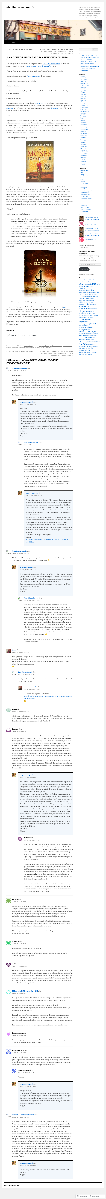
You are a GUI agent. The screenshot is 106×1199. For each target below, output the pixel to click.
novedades (83, 189)
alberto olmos (84, 284)
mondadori (90, 337)
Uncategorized (28, 346)
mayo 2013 (83, 118)
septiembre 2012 (85, 133)
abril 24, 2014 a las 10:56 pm (20, 1053)
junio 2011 (83, 161)
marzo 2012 (83, 144)
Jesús (14, 650)
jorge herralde (84, 321)
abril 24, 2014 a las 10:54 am (32, 445)
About (13, 42)
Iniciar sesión (84, 205)
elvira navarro (91, 311)
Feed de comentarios (86, 209)
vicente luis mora (88, 354)
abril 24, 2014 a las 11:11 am (34, 495)
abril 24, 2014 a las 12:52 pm (20, 711)
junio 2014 (83, 94)
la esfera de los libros (86, 327)
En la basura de (84, 176)
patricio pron (89, 339)
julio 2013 (83, 115)
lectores (91, 330)
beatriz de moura (89, 294)
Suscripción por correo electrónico (87, 252)
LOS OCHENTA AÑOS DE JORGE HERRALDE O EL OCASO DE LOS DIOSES (90, 68)
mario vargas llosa (92, 335)
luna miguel (92, 331)
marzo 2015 (83, 78)
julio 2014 (83, 92)
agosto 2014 (84, 91)
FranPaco (87, 239)
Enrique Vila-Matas (83, 313)
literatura (85, 332)
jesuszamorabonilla (30, 687)
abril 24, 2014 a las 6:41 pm (20, 966)
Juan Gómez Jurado (33, 76)
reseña (90, 348)
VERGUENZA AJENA (86, 198)
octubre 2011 (84, 154)
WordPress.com (84, 211)
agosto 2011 (84, 157)
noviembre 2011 (85, 152)
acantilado (84, 280)
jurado (90, 326)
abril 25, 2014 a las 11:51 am (20, 1117)
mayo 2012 (83, 141)
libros (82, 185)
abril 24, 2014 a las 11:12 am (20, 553)
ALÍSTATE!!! (84, 269)
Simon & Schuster (85, 194)
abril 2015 (83, 76)
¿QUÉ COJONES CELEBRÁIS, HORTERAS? (19, 49)
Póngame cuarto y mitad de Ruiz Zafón (38, 66)
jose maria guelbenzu (84, 324)
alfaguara (95, 283)
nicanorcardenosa (89, 217)
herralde (81, 317)
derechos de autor (57, 346)
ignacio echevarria (89, 317)
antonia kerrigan (46, 346)
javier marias (85, 319)
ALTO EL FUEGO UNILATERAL (89, 55)
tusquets (93, 352)
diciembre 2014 (84, 83)
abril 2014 (83, 98)
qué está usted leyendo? (86, 191)
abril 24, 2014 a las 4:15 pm (20, 731)
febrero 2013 (84, 124)
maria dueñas (83, 335)
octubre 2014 (84, 87)
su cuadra (9, 108)
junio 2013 (83, 117)
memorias (82, 338)
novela (81, 339)
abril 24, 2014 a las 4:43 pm (28, 777)
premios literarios (92, 346)
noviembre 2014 (85, 85)
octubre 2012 (84, 131)
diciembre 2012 (84, 128)
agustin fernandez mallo (86, 282)
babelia (82, 294)
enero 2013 (83, 126)
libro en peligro (84, 183)
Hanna (86, 223)
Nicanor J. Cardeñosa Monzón (23, 1114)
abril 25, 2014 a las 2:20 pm (28, 1165)
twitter (81, 354)
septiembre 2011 (85, 155)
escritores (86, 315)
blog (95, 294)
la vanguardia (84, 329)
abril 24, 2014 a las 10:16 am (28, 404)
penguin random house (93, 342)
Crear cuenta (84, 203)
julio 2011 (83, 159)
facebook (95, 315)
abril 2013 (83, 120)
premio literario (92, 344)
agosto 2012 (84, 135)
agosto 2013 (84, 113)
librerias (95, 330)
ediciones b (82, 304)
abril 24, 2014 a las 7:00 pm (20, 993)
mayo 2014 (83, 96)
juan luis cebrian (83, 326)
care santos (83, 296)
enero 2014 (83, 104)
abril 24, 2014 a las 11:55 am (32, 600)
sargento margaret (85, 192)
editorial (82, 306)
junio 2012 (83, 139)
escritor (81, 315)
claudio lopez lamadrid (84, 300)
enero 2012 (83, 148)
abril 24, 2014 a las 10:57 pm (26, 1072)
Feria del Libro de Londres (51, 64)
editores (82, 174)
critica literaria (84, 302)
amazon (81, 286)
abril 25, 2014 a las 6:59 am (28, 1086)
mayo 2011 (83, 163)
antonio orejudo (83, 292)
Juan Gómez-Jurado (17, 348)
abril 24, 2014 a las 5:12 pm (20, 944)
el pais (83, 311)
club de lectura (84, 170)
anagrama (89, 286)
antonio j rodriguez (83, 288)
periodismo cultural (28, 348)
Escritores (83, 178)
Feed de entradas (85, 207)
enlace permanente (46, 348)
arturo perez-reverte (93, 292)
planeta (83, 344)
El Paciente (54, 108)
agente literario (90, 280)
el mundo (93, 308)
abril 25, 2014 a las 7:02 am (31, 840)
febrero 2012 (84, 146)
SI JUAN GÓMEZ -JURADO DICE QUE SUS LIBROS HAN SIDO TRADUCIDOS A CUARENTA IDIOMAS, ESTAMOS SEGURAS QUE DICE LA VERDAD (56, 51)
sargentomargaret (29, 60)
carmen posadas (92, 296)
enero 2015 (83, 81)
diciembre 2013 (84, 105)
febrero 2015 (84, 79)
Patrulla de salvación (19, 7)
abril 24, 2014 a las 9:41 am (20, 371)
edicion (91, 302)
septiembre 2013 (85, 111)
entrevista (92, 313)
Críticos (82, 172)
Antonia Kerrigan (40, 103)
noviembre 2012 (85, 129)
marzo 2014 (83, 100)
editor (88, 304)
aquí (64, 307)
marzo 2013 (83, 122)
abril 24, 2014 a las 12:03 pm (32, 689)
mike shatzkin (84, 187)
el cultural (84, 308)
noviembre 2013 (85, 107)
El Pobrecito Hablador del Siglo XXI (25, 991)
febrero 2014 (84, 102)
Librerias (83, 181)
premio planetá (83, 346)
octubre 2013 (84, 109)
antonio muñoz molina (86, 290)
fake (82, 179)
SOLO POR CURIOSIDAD (88, 65)
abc (40, 346)
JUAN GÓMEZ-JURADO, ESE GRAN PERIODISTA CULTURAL (37, 57)
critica (92, 300)
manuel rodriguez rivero (85, 333)
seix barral (83, 350)
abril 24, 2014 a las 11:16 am (28, 570)
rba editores (84, 348)
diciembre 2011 (84, 150)
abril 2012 (83, 142)
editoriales (89, 306)
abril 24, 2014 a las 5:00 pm (20, 902)
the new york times (84, 352)
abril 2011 (83, 165)
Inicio (8, 42)
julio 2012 (83, 137)
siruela (88, 350)
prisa (80, 348)
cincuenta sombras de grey (86, 298)
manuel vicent (95, 333)
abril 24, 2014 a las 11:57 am (26, 674)
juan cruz (92, 323)
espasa (91, 315)
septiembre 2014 (85, 89)
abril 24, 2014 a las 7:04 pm (20, 1035)
